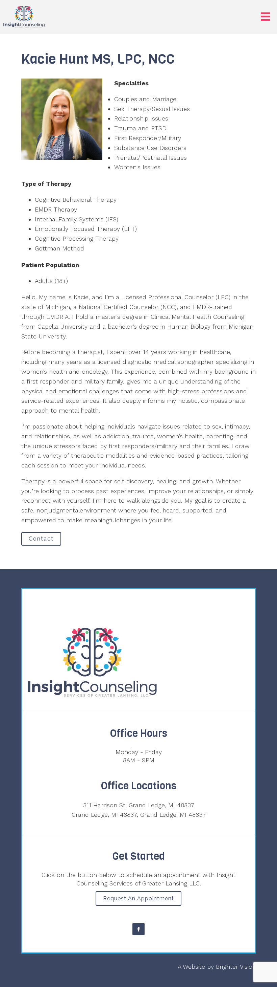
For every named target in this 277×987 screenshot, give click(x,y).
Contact (41, 538)
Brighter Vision (236, 966)
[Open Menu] (265, 17)
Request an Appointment (138, 898)
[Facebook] (138, 929)
